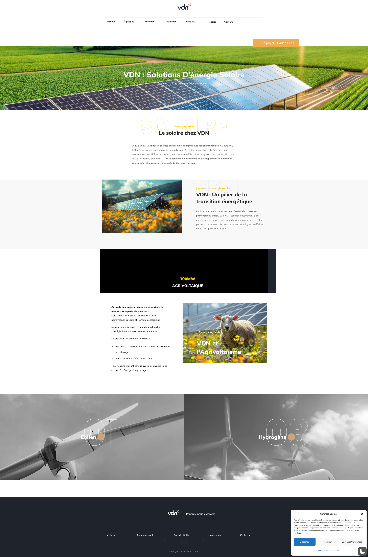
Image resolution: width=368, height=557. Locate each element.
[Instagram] (192, 541)
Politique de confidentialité (328, 550)
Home (164, 83)
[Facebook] (184, 541)
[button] (362, 513)
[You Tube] (201, 541)
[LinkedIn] (166, 541)
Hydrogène (272, 437)
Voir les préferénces (352, 541)
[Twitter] (175, 541)
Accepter (304, 541)
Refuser (328, 541)
